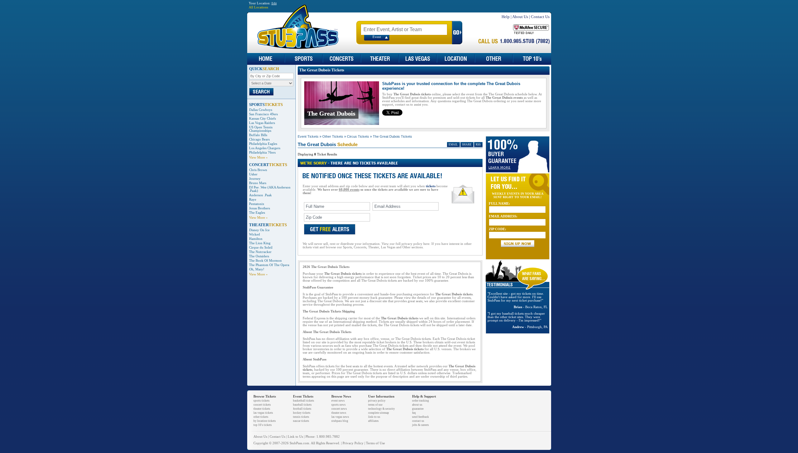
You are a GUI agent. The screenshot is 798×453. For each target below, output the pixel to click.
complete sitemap (378, 412)
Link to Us (295, 436)
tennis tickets (301, 416)
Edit (274, 3)
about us (417, 404)
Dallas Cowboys (260, 110)
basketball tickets (303, 400)
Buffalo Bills (258, 135)
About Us (520, 16)
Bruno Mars (257, 183)
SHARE (467, 144)
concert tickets (262, 404)
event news (338, 400)
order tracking (420, 400)
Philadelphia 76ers (262, 152)
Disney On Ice (259, 230)
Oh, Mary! (256, 269)
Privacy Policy (353, 443)
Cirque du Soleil (260, 247)
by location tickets (264, 420)
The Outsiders (259, 256)
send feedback (420, 416)
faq (414, 412)
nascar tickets (301, 420)
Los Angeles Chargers (264, 148)
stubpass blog (339, 420)
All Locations (258, 7)
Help (506, 16)
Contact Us (540, 16)
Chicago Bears (259, 139)
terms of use (375, 404)
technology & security (381, 408)
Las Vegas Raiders (262, 123)
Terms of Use (375, 443)
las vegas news (340, 416)
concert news (339, 408)
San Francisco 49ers (263, 114)
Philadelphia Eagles (263, 143)
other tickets (260, 416)
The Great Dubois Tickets (392, 136)
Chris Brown (258, 170)
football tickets (302, 408)
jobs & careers (420, 425)
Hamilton (255, 239)
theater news (338, 412)
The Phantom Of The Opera (269, 265)
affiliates (373, 420)
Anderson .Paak (260, 195)
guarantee (418, 408)
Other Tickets (332, 136)
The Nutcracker (260, 252)
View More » (258, 157)
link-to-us (374, 416)
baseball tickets (302, 404)
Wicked (254, 234)
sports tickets (261, 400)
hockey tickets (301, 412)
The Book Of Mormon (265, 260)
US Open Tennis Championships (260, 129)
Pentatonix (256, 204)
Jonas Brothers (259, 208)
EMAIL (453, 144)
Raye (252, 199)
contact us (418, 420)
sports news (338, 404)
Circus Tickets (358, 136)
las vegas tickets (263, 412)
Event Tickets (308, 136)
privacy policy (377, 400)
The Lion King (260, 243)
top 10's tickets (262, 425)
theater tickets (261, 408)
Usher (253, 174)
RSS (478, 144)
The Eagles (257, 212)
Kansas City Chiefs (262, 118)
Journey (255, 178)
